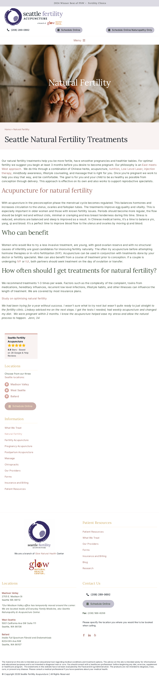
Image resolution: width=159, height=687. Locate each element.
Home (8, 129)
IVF (19, 261)
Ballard (15, 396)
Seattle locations (14, 377)
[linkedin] (89, 635)
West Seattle (18, 390)
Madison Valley (20, 384)
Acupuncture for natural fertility (47, 190)
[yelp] (95, 635)
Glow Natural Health (45, 553)
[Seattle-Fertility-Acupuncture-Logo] (34, 9)
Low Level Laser (131, 168)
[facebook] (84, 635)
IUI (27, 261)
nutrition (114, 168)
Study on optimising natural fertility (24, 298)
